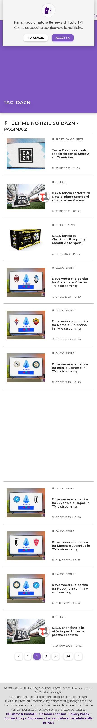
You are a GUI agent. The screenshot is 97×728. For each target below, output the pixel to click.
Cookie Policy (14, 718)
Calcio (70, 139)
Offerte (60, 182)
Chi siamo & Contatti (21, 714)
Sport (59, 139)
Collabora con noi (52, 714)
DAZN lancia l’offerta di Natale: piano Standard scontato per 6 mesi (71, 196)
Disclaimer (35, 718)
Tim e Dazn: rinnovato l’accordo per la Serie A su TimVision (70, 153)
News (79, 139)
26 (68, 656)
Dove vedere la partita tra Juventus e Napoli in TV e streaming (71, 502)
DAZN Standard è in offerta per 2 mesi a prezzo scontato (68, 631)
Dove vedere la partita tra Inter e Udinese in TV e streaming (70, 367)
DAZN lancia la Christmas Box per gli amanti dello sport (69, 239)
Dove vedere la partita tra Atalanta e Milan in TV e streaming (70, 282)
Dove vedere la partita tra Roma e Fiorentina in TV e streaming (70, 325)
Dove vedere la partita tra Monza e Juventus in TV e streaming (71, 545)
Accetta (63, 37)
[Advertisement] (48, 435)
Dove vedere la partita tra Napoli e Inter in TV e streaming (70, 588)
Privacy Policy (79, 714)
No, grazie (35, 37)
